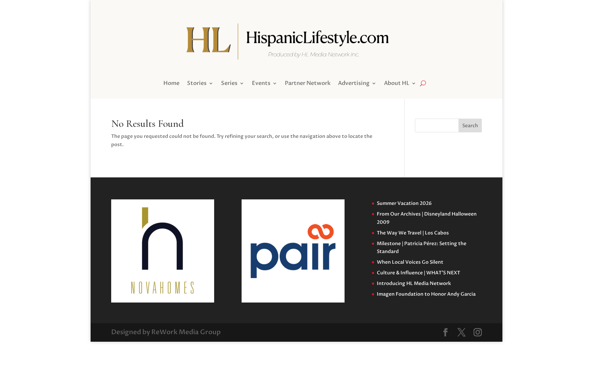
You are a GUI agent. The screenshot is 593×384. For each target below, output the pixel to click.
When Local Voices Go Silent (410, 262)
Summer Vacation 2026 (404, 203)
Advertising (354, 84)
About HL (396, 84)
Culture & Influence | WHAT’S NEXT (418, 273)
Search (470, 125)
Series (229, 84)
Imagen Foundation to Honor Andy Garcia (426, 294)
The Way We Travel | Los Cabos (413, 233)
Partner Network (307, 84)
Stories (197, 84)
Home (171, 84)
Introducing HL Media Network (414, 283)
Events (261, 84)
